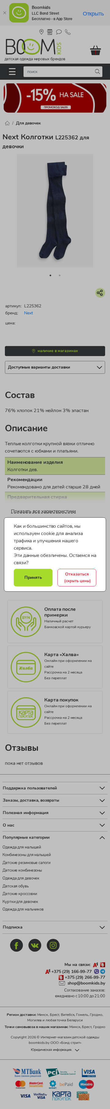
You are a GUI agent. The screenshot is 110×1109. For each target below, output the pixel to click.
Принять (33, 577)
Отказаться (77, 577)
